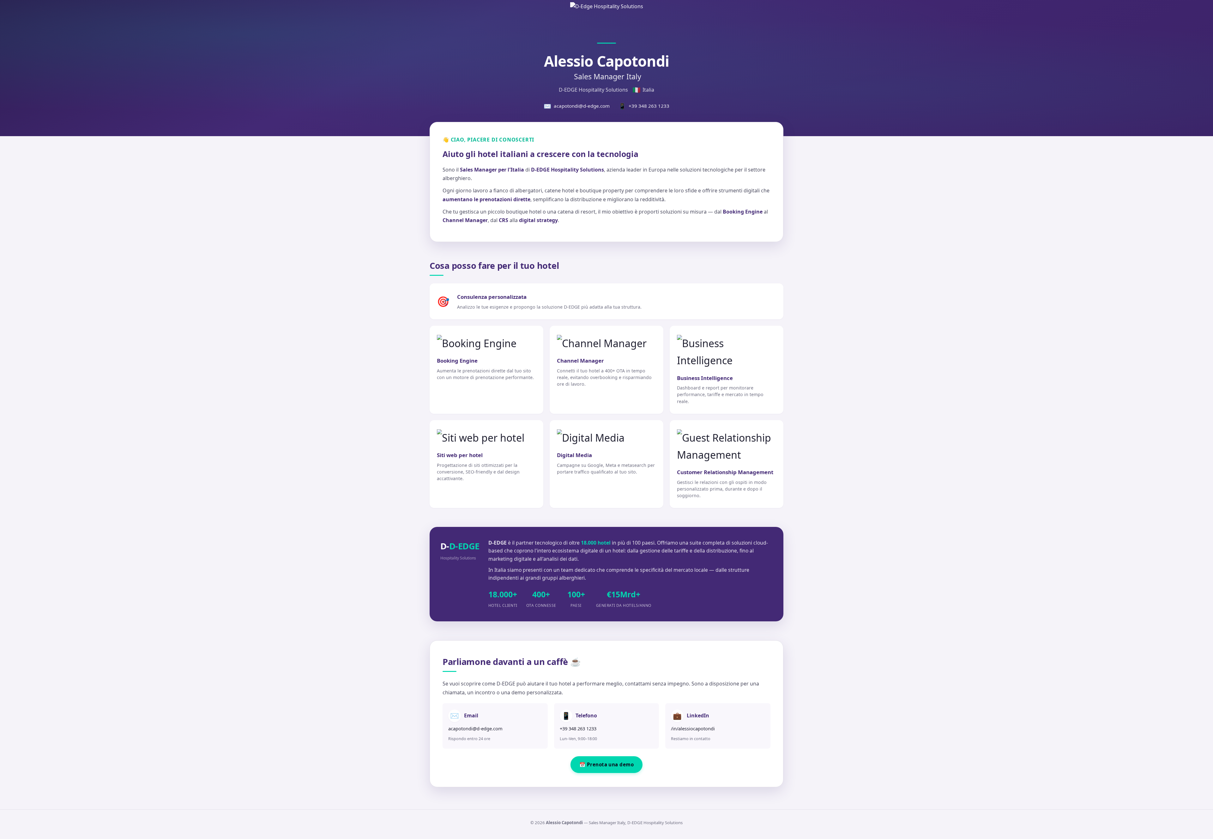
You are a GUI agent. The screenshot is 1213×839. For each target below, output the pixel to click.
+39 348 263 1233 (644, 106)
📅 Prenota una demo (606, 764)
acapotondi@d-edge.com (577, 106)
